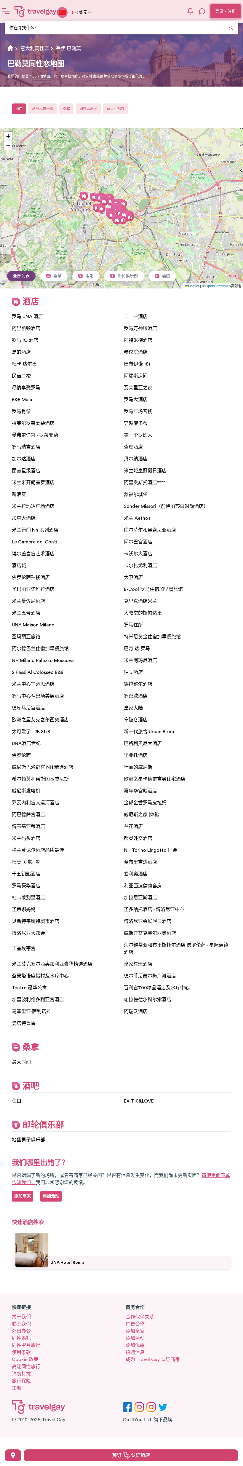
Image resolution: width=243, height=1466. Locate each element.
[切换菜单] (5, 11)
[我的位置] (13, 1455)
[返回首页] (35, 11)
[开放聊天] (202, 11)
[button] (94, 197)
